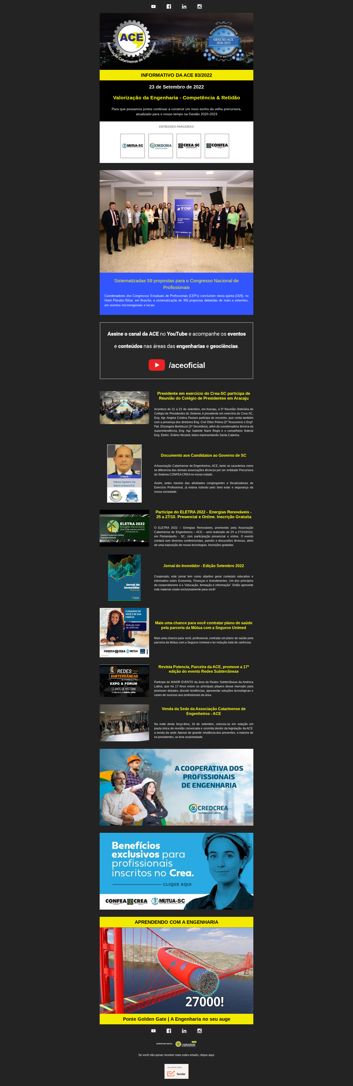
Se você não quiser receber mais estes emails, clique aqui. (176, 1055)
